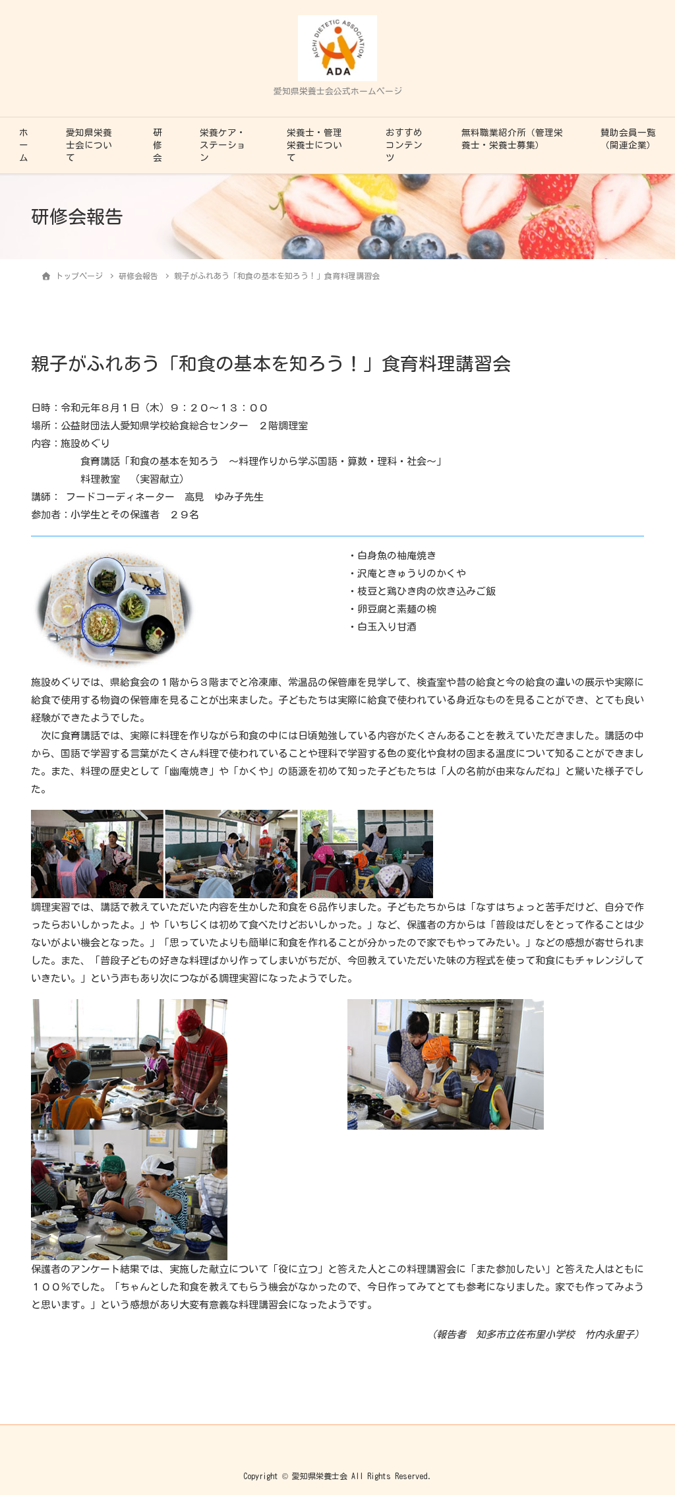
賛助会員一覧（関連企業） (628, 139)
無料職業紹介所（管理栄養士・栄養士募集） (512, 139)
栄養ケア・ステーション (223, 145)
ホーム (23, 145)
